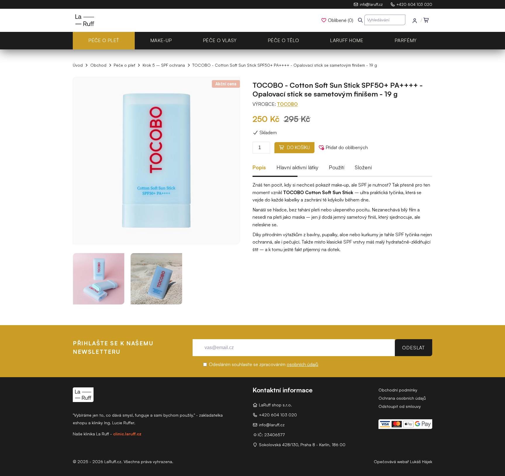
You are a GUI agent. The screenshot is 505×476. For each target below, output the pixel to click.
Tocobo (287, 104)
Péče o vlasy (220, 40)
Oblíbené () (340, 20)
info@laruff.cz (371, 4)
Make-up (161, 40)
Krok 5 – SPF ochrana (164, 65)
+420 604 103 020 (414, 4)
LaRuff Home (346, 40)
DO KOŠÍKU (297, 147)
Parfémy (406, 40)
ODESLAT (413, 348)
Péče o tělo (283, 40)
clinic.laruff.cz (127, 433)
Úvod (78, 65)
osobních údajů (302, 364)
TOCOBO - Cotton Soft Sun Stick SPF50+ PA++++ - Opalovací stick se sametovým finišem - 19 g (284, 65)
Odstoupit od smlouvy (399, 406)
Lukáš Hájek (421, 461)
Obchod (98, 65)
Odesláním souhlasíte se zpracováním (263, 364)
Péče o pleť (103, 40)
